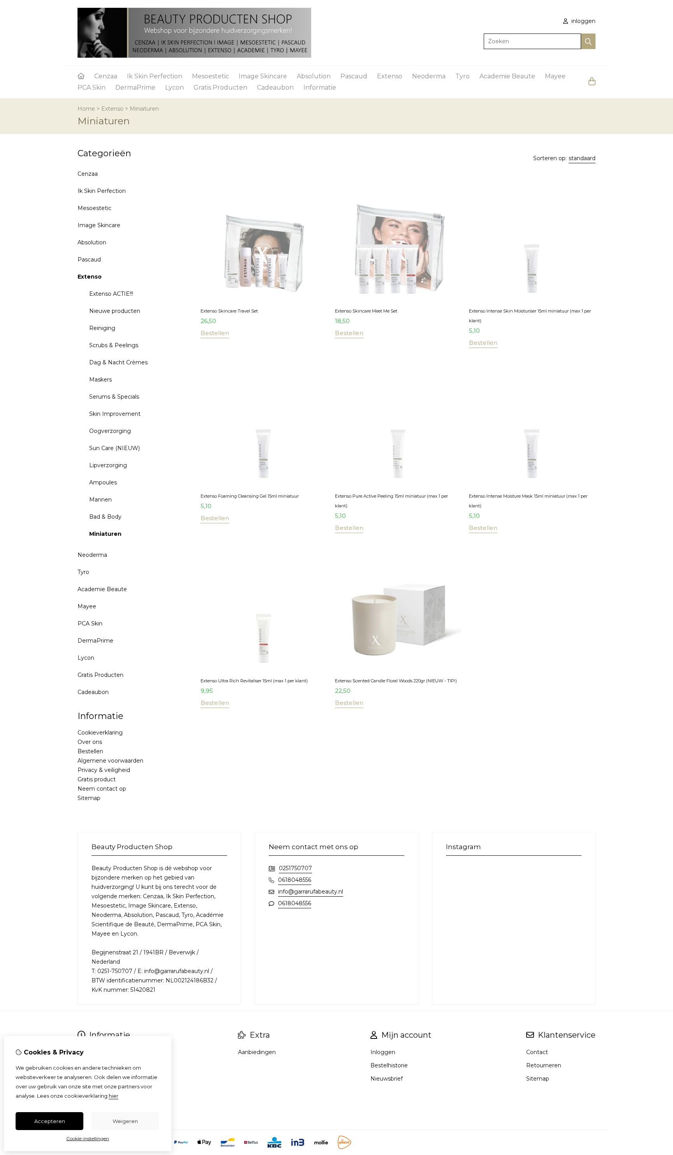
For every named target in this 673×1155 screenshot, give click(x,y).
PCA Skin (92, 87)
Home (86, 108)
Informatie (319, 87)
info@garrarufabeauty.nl (310, 891)
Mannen (100, 499)
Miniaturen (144, 108)
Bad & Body (105, 516)
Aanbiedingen (257, 1052)
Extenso (389, 76)
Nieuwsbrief (386, 1078)
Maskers (100, 379)
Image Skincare (263, 76)
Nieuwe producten (114, 310)
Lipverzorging (108, 465)
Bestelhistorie (389, 1065)
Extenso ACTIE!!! (111, 293)
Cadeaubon (275, 87)
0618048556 (294, 879)
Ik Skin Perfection (154, 76)
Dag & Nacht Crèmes (118, 362)
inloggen (582, 21)
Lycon (174, 87)
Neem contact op (102, 788)
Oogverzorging (110, 430)
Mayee (555, 76)
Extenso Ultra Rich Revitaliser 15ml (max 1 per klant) (254, 680)
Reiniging (102, 328)
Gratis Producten (220, 87)
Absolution (314, 76)
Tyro (462, 76)
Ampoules (103, 482)
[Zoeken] (588, 41)
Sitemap (89, 798)
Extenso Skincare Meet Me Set (366, 311)
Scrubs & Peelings (113, 345)
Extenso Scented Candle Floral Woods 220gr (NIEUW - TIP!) (396, 680)
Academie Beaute (507, 76)
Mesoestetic (210, 76)
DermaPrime (135, 87)
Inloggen (382, 1052)
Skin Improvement (115, 413)
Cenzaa (105, 76)
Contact (537, 1052)
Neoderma (429, 76)
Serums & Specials (114, 396)
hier (113, 1096)
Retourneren (543, 1065)
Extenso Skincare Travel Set (229, 311)
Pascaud (353, 76)
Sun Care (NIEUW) (114, 448)
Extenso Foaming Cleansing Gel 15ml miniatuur (250, 496)
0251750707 (295, 868)
